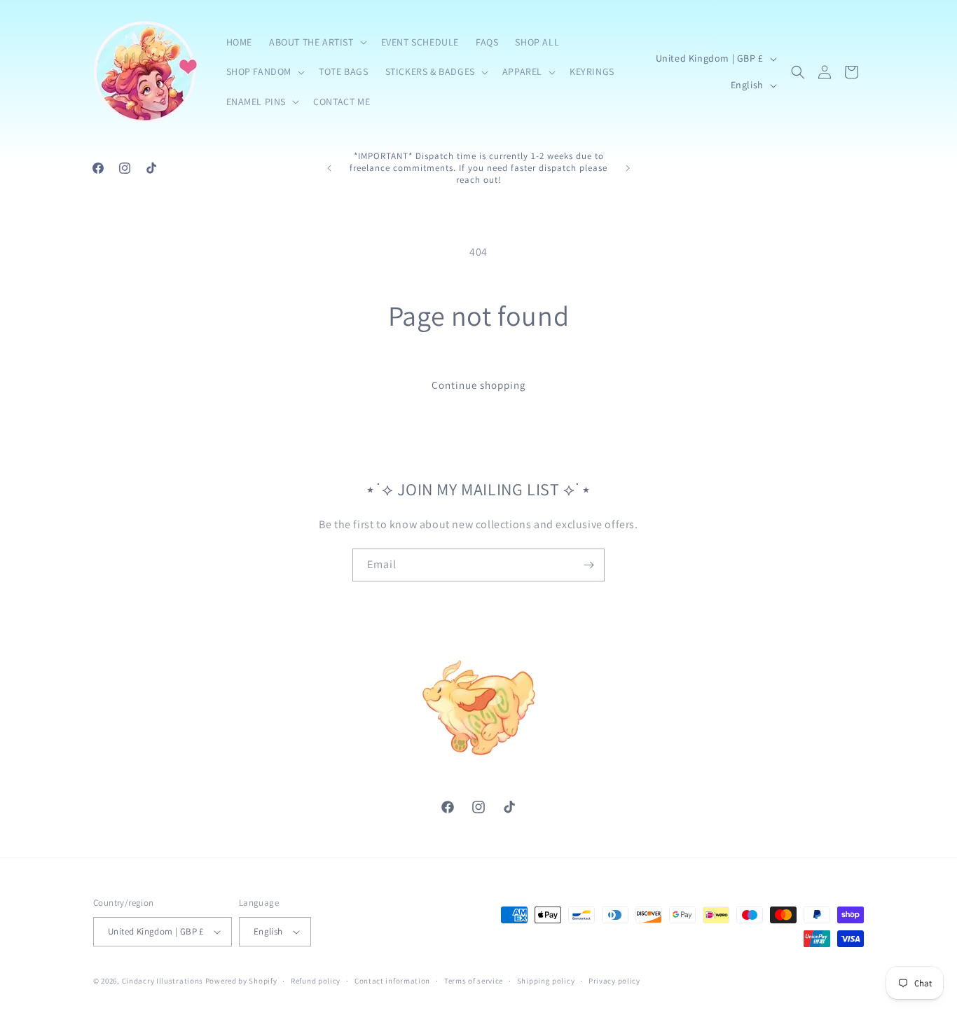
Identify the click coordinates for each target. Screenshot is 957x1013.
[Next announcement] (627, 168)
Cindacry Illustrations (162, 981)
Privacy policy (614, 981)
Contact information (392, 981)
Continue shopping (479, 385)
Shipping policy (546, 981)
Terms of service (473, 981)
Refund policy (315, 981)
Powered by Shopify (241, 981)
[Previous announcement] (329, 168)
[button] (317, 42)
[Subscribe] (588, 565)
